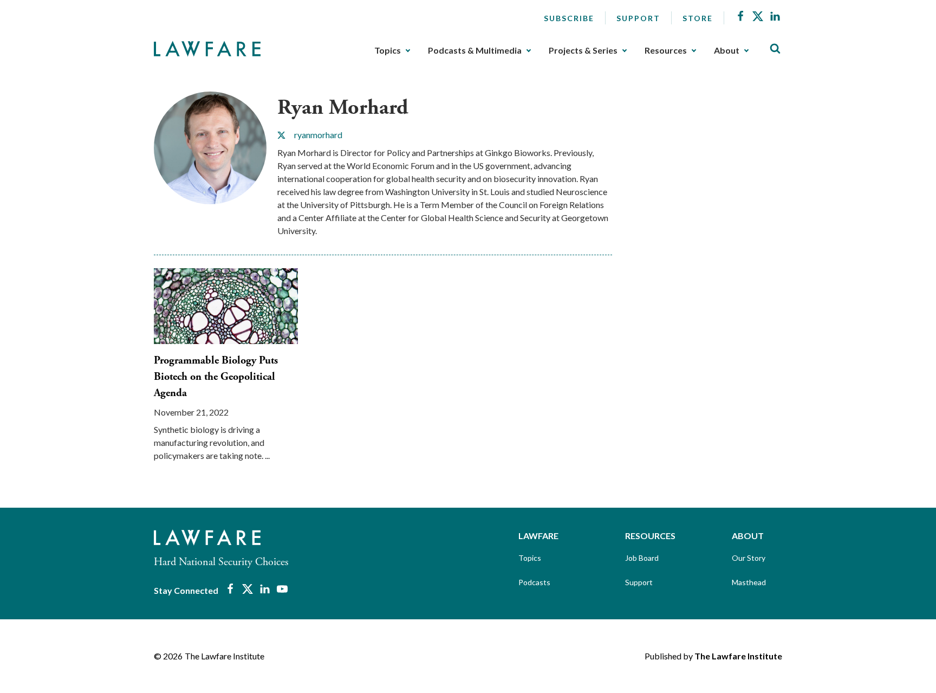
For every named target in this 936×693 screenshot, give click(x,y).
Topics (387, 50)
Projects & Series (583, 50)
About (726, 50)
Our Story (748, 557)
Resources (666, 50)
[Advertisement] (706, 159)
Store (697, 18)
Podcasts (534, 582)
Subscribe (569, 18)
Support (638, 18)
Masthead (749, 582)
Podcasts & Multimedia (475, 50)
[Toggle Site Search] (775, 49)
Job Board (642, 557)
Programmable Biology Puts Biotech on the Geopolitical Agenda (216, 377)
